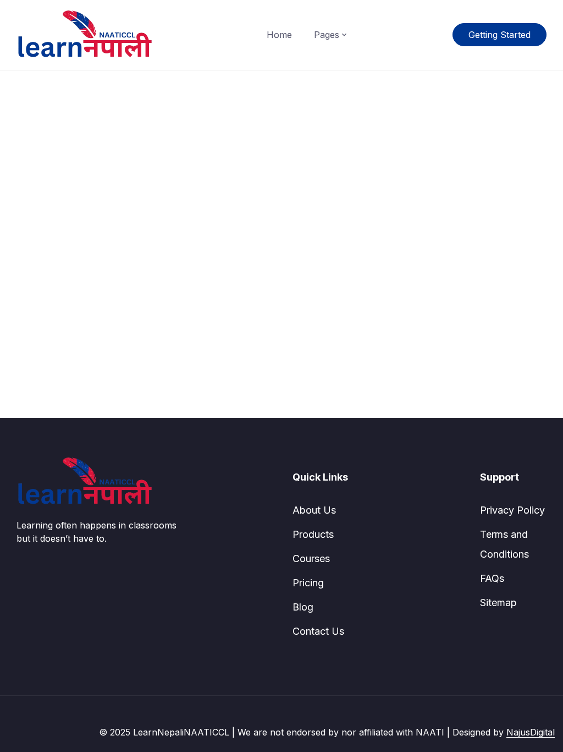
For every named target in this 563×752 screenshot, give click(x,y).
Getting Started (499, 34)
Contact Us (318, 631)
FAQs (492, 578)
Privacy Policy (512, 510)
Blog (302, 607)
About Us (314, 510)
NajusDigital (530, 732)
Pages (326, 34)
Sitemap (498, 602)
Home (279, 34)
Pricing (308, 582)
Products (313, 534)
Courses (311, 558)
